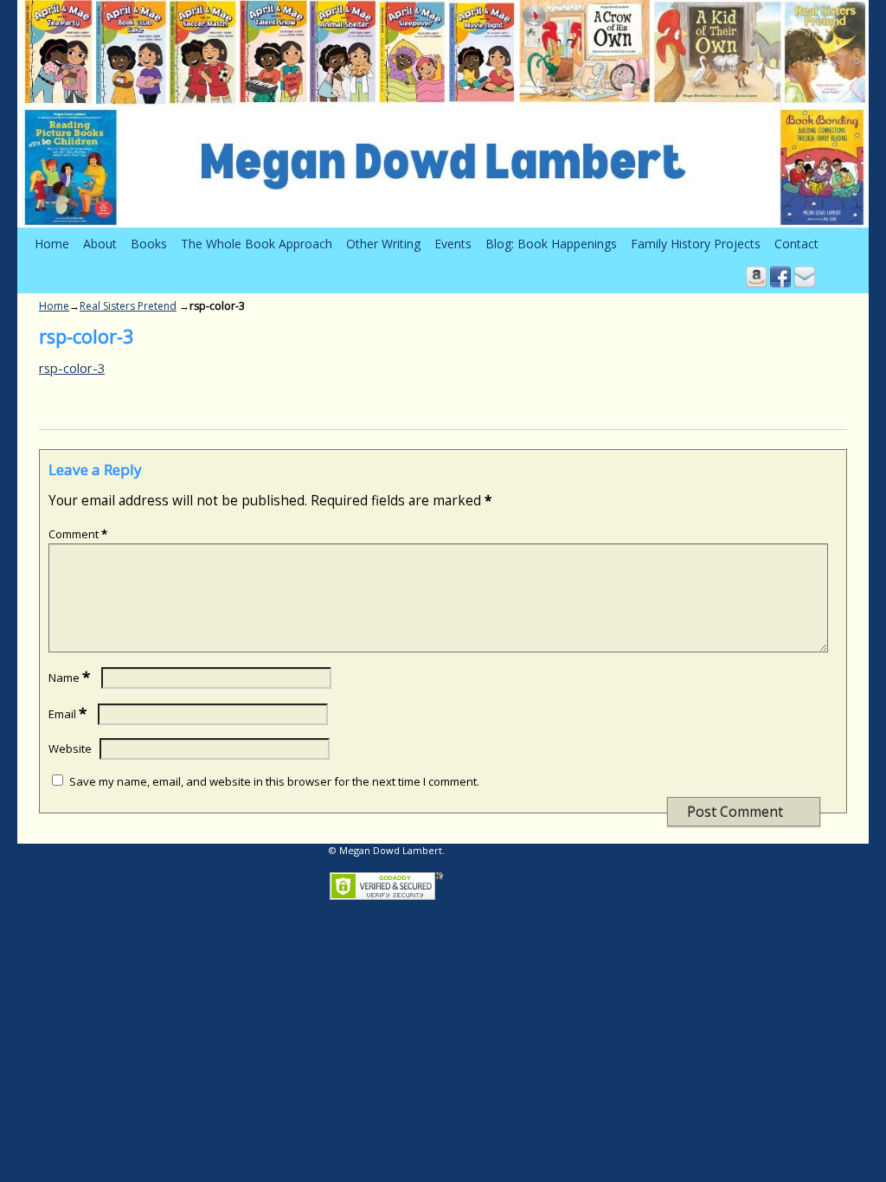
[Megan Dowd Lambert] (443, 114)
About (100, 243)
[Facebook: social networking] (780, 276)
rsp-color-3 (72, 367)
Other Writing (383, 243)
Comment (77, 534)
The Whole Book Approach (256, 243)
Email (67, 714)
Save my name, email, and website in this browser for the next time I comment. (274, 781)
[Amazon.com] (756, 276)
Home (52, 243)
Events (453, 243)
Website (70, 748)
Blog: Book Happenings (551, 243)
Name (69, 677)
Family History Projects (696, 243)
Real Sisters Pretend (128, 306)
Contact (796, 243)
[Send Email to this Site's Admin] (804, 276)
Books (149, 243)
